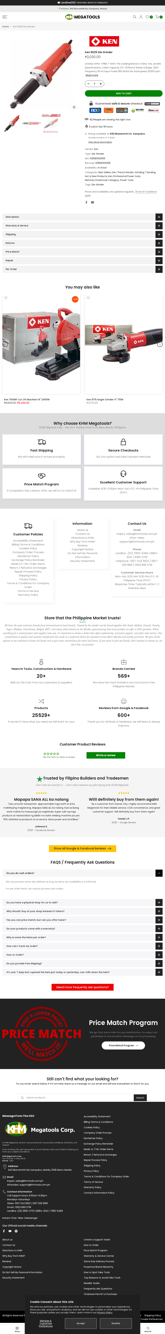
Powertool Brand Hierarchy (98, 1266)
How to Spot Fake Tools (97, 1272)
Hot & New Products (96, 176)
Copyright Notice (82, 549)
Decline (116, 1323)
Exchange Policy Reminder (28, 560)
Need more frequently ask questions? (82, 987)
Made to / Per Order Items (28, 564)
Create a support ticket (97, 1239)
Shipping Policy (28, 575)
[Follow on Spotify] (16, 1231)
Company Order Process (28, 552)
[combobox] (80, 1098)
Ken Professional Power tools (124, 176)
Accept (81, 1323)
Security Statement (82, 561)
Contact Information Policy (99, 1192)
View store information (100, 142)
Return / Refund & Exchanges (28, 568)
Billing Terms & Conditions (28, 544)
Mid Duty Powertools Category (102, 180)
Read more (92, 75)
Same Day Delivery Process (99, 1261)
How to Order (91, 1245)
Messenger (31, 1218)
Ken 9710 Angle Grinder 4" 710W (105, 399)
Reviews (83, 545)
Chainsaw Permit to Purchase (100, 1294)
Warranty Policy (28, 595)
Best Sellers (104, 172)
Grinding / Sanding (145, 172)
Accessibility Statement (28, 541)
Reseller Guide (92, 1283)
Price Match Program (121, 1045)
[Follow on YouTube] (10, 1231)
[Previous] (5, 344)
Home (5, 26)
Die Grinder (98, 153)
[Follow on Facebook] (3, 1231)
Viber (20, 1218)
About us (82, 530)
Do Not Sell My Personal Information (82, 555)
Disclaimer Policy (28, 556)
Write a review (106, 755)
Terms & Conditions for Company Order (28, 585)
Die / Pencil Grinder (123, 172)
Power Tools (126, 180)
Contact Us (82, 534)
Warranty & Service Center (99, 1256)
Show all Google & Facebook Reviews (80, 848)
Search (140, 1097)
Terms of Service (28, 591)
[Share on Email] (92, 202)
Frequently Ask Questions (98, 1288)
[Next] (160, 344)
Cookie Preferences (152, 1319)
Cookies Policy (28, 548)
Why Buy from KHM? (82, 541)
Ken (96, 149)
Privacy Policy (104, 1312)
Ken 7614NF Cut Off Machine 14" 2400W (27, 399)
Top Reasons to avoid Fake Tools (102, 1277)
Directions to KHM (82, 538)
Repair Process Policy (28, 571)
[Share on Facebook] (86, 202)
